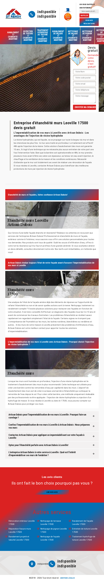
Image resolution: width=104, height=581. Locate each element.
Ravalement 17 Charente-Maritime (13, 35)
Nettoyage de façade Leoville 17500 (50, 538)
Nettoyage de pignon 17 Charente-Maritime (87, 35)
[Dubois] (13, 13)
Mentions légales (67, 578)
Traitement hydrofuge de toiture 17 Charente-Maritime (42, 35)
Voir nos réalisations (89, 22)
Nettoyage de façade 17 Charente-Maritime (73, 35)
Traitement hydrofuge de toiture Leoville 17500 (83, 538)
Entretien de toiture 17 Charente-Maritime (28, 35)
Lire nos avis (52, 492)
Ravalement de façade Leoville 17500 (82, 522)
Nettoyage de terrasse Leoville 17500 (50, 522)
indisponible (46, 12)
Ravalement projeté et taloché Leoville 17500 (19, 538)
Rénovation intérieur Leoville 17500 (22, 522)
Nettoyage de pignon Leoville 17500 (53, 530)
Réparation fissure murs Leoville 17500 (20, 530)
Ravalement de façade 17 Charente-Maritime (58, 35)
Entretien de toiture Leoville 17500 (85, 530)
